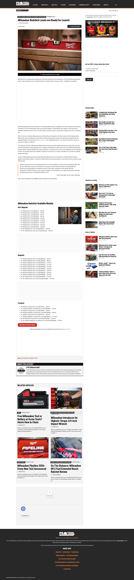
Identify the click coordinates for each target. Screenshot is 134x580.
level (27, 358)
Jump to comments (75, 26)
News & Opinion (21, 462)
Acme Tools (66, 329)
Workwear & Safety (84, 4)
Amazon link (90, 17)
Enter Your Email (90, 71)
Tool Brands (75, 552)
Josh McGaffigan (56, 474)
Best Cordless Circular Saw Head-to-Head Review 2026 (107, 123)
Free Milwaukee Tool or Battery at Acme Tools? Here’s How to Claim (29, 419)
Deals (19, 412)
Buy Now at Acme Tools (27, 325)
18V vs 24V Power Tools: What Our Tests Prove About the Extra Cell (108, 149)
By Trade (35, 4)
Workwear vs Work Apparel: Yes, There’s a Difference (108, 185)
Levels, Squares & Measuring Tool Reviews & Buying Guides (31, 17)
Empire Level (41, 140)
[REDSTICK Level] (50, 50)
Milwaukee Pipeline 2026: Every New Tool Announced (31, 467)
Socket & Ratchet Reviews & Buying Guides (61, 462)
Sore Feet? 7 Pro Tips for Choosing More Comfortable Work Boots (107, 195)
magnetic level (33, 358)
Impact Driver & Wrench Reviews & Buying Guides (62, 412)
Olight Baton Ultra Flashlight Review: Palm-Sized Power (107, 223)
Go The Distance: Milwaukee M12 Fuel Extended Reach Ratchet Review (66, 468)
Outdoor (63, 4)
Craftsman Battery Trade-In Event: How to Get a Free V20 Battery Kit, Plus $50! (107, 273)
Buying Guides (96, 4)
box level (22, 358)
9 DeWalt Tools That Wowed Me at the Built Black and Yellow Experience (108, 114)
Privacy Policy (63, 537)
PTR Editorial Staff (23, 23)
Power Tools (44, 4)
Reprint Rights (60, 555)
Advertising (66, 552)
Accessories (72, 4)
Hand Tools (54, 4)
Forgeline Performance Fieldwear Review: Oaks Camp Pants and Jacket (107, 204)
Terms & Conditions (73, 537)
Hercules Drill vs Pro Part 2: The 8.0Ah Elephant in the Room (108, 131)
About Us (106, 4)
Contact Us (67, 569)
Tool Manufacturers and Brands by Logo (67, 562)
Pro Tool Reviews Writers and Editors (67, 565)
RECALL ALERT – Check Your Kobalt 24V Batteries (107, 264)
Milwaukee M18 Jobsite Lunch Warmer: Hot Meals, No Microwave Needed (107, 247)
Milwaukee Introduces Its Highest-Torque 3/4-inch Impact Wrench (64, 421)
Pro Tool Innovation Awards (67, 558)
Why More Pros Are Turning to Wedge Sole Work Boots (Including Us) (107, 214)
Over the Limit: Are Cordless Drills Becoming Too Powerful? (107, 255)
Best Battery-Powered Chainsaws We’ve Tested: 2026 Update (108, 140)
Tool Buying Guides (72, 555)
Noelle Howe (22, 425)
